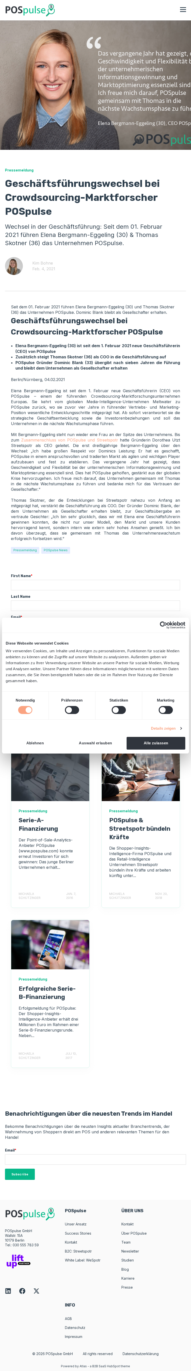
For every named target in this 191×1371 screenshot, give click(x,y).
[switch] (72, 710)
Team (126, 1242)
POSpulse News (56, 550)
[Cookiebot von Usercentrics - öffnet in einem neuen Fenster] (163, 625)
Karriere (128, 1278)
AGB (68, 1318)
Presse (127, 1287)
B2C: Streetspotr (78, 1251)
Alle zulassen (156, 743)
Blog (125, 1269)
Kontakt (71, 1242)
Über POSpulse (134, 1233)
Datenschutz (75, 1327)
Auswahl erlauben (95, 743)
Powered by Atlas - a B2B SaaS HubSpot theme (95, 1366)
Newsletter (130, 1251)
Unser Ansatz (76, 1224)
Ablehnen (35, 743)
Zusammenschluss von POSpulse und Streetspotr (69, 440)
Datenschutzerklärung (141, 1354)
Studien (127, 1260)
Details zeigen (163, 728)
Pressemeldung (25, 550)
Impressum (73, 1336)
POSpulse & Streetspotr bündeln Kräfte (139, 828)
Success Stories (78, 1233)
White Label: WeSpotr (82, 1260)
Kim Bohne (42, 263)
